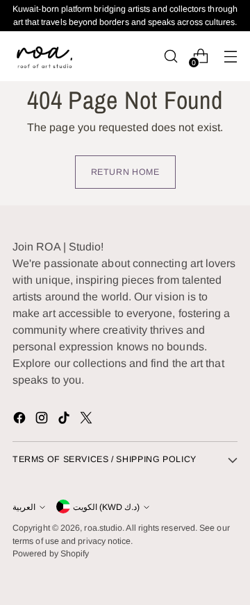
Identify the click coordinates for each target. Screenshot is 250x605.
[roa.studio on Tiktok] (65, 420)
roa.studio (103, 528)
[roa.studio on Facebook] (20, 420)
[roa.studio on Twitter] (87, 420)
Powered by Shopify (50, 554)
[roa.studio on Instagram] (43, 420)
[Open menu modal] (230, 56)
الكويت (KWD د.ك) (106, 507)
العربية (23, 507)
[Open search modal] (170, 56)
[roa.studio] (43, 56)
